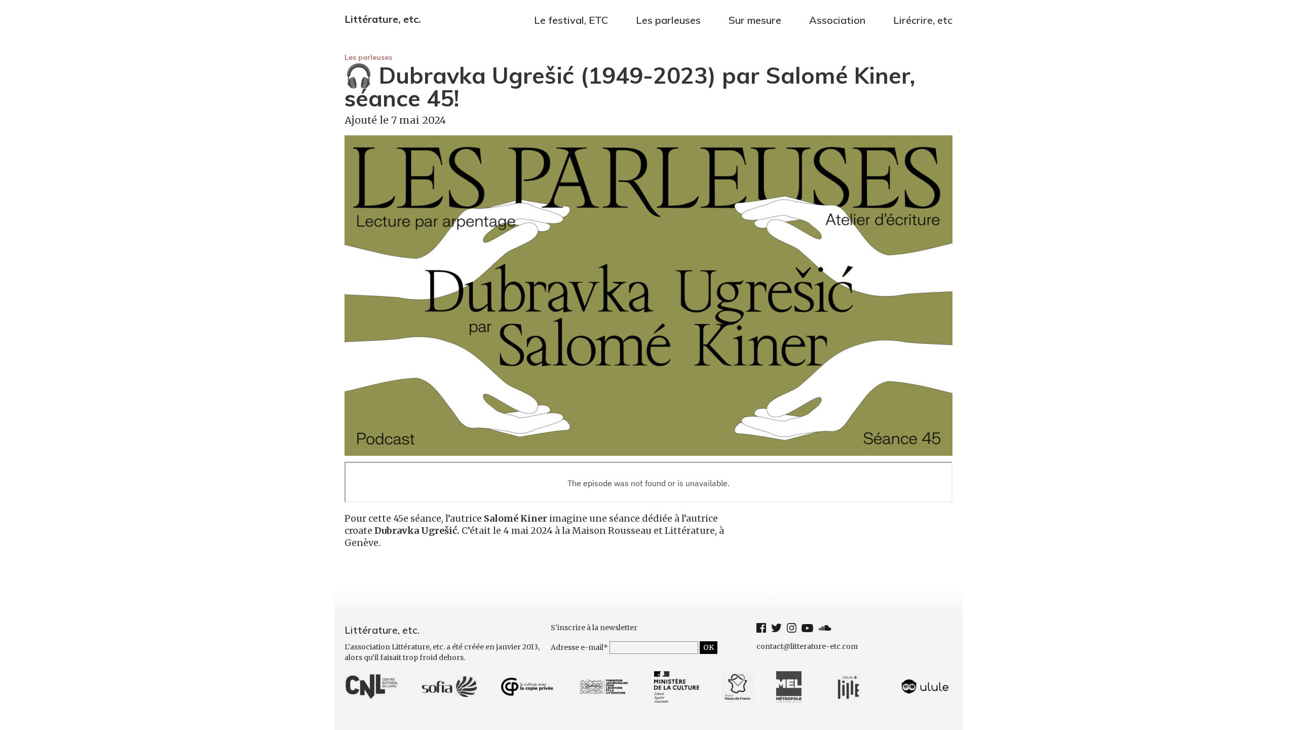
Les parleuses (368, 57)
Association (837, 20)
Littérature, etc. (383, 19)
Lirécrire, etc (922, 20)
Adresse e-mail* (579, 647)
